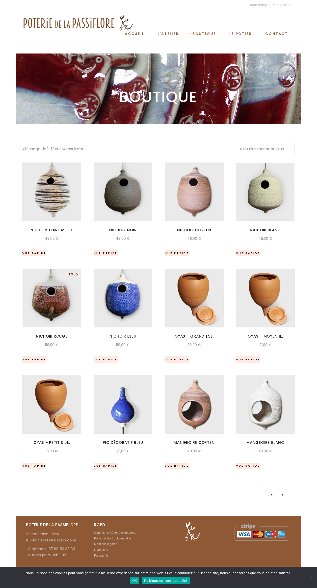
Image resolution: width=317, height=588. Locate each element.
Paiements (101, 555)
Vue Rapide (34, 253)
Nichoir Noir (123, 230)
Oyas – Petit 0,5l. (51, 442)
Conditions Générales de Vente (115, 533)
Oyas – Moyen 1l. (265, 336)
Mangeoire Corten (194, 442)
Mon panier (282, 4)
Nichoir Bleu (122, 336)
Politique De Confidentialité (112, 538)
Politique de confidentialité (165, 581)
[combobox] (264, 149)
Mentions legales (105, 544)
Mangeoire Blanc (265, 442)
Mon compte (260, 4)
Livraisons (101, 550)
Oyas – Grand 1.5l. (194, 336)
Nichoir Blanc (265, 230)
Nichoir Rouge (52, 336)
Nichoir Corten (194, 230)
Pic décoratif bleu (123, 442)
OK (134, 581)
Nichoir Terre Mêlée (51, 230)
